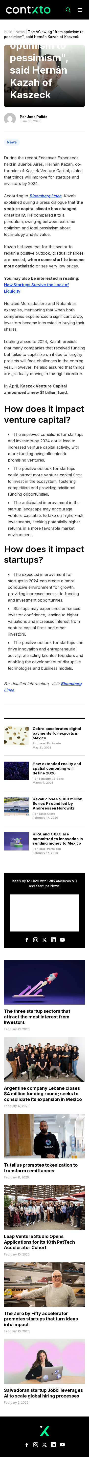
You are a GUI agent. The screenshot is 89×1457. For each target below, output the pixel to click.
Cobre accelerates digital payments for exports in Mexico (57, 733)
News (20, 32)
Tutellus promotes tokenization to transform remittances (41, 1167)
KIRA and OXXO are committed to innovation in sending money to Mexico (58, 839)
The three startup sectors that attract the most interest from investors (37, 1017)
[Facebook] (26, 939)
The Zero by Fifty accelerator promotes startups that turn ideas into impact (41, 1319)
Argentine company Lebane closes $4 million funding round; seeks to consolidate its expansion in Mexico (43, 1094)
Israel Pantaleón (50, 743)
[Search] (68, 10)
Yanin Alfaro (47, 813)
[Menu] (80, 10)
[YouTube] (62, 939)
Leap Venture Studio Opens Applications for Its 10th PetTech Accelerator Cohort (39, 1242)
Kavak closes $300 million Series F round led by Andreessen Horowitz (57, 804)
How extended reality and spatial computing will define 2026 (57, 768)
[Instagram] (35, 939)
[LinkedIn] (53, 939)
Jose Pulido (37, 117)
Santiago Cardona (51, 778)
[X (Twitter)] (44, 939)
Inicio (8, 32)
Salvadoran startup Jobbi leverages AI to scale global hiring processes (43, 1393)
